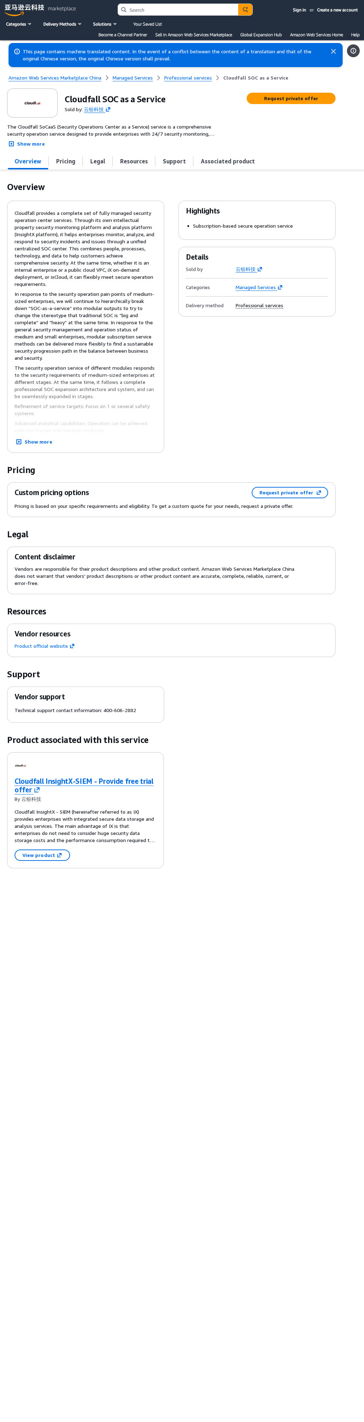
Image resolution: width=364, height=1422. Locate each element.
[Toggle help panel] (353, 50)
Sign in (299, 9)
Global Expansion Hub (261, 34)
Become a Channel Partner (122, 34)
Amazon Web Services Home (316, 34)
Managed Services (256, 287)
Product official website (41, 646)
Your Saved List (147, 24)
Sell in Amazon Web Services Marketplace (193, 34)
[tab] (28, 161)
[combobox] (178, 9)
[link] (255, 77)
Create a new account (337, 9)
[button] (19, 24)
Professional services (259, 305)
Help (355, 34)
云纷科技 (94, 109)
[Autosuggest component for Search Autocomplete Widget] (245, 9)
